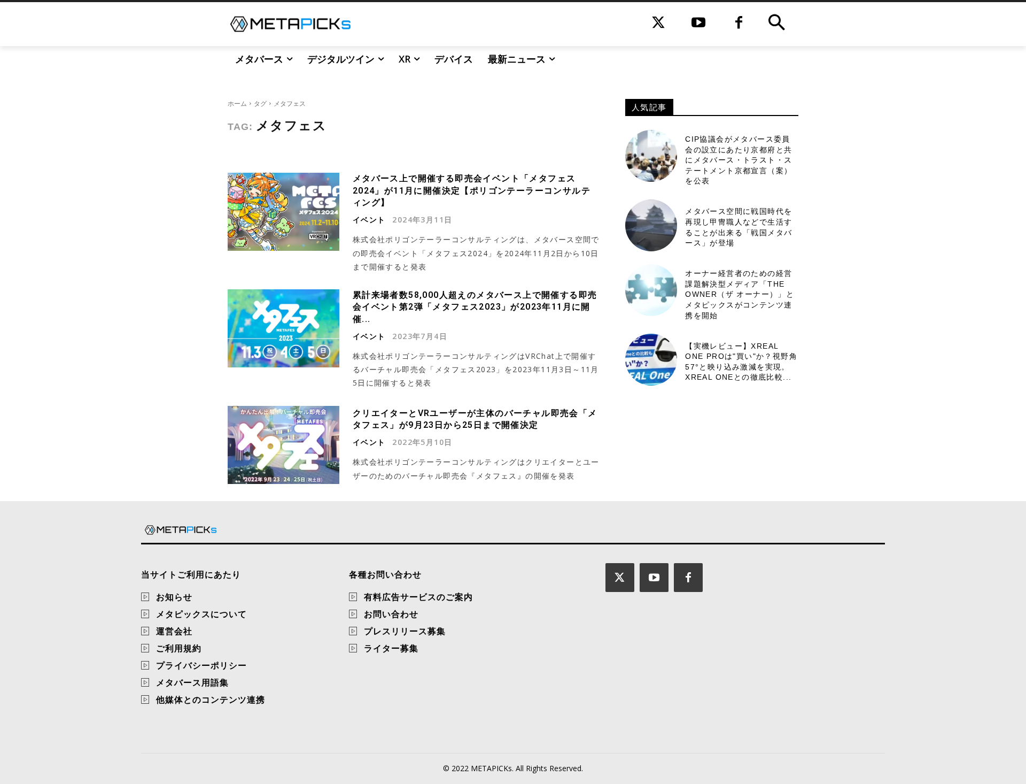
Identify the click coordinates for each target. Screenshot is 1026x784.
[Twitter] (658, 23)
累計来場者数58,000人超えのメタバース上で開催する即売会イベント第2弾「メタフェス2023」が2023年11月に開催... (475, 307)
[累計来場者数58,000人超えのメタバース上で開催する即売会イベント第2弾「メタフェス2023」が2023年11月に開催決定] (283, 328)
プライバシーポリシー (201, 665)
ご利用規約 (178, 648)
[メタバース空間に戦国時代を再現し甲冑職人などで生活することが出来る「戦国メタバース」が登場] (651, 225)
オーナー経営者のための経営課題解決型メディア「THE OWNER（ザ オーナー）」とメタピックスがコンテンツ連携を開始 (739, 294)
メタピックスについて (201, 614)
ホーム (237, 103)
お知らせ (174, 597)
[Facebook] (738, 23)
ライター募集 (391, 648)
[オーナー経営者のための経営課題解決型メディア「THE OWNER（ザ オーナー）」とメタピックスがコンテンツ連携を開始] (651, 290)
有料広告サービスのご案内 (418, 597)
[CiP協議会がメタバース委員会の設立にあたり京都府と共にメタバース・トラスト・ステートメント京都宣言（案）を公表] (651, 156)
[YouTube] (698, 23)
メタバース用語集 (192, 682)
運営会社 (174, 631)
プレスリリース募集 (405, 631)
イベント (369, 220)
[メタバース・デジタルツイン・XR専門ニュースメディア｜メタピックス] (290, 24)
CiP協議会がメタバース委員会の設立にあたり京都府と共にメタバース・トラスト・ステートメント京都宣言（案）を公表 (738, 160)
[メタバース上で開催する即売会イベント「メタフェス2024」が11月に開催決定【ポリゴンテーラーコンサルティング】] (283, 212)
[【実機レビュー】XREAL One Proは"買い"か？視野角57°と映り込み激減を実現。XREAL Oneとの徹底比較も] (651, 360)
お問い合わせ (391, 614)
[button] (776, 24)
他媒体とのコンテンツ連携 (210, 699)
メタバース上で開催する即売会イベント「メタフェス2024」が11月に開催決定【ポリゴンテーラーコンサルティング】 (471, 190)
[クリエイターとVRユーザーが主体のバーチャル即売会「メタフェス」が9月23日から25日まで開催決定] (283, 445)
